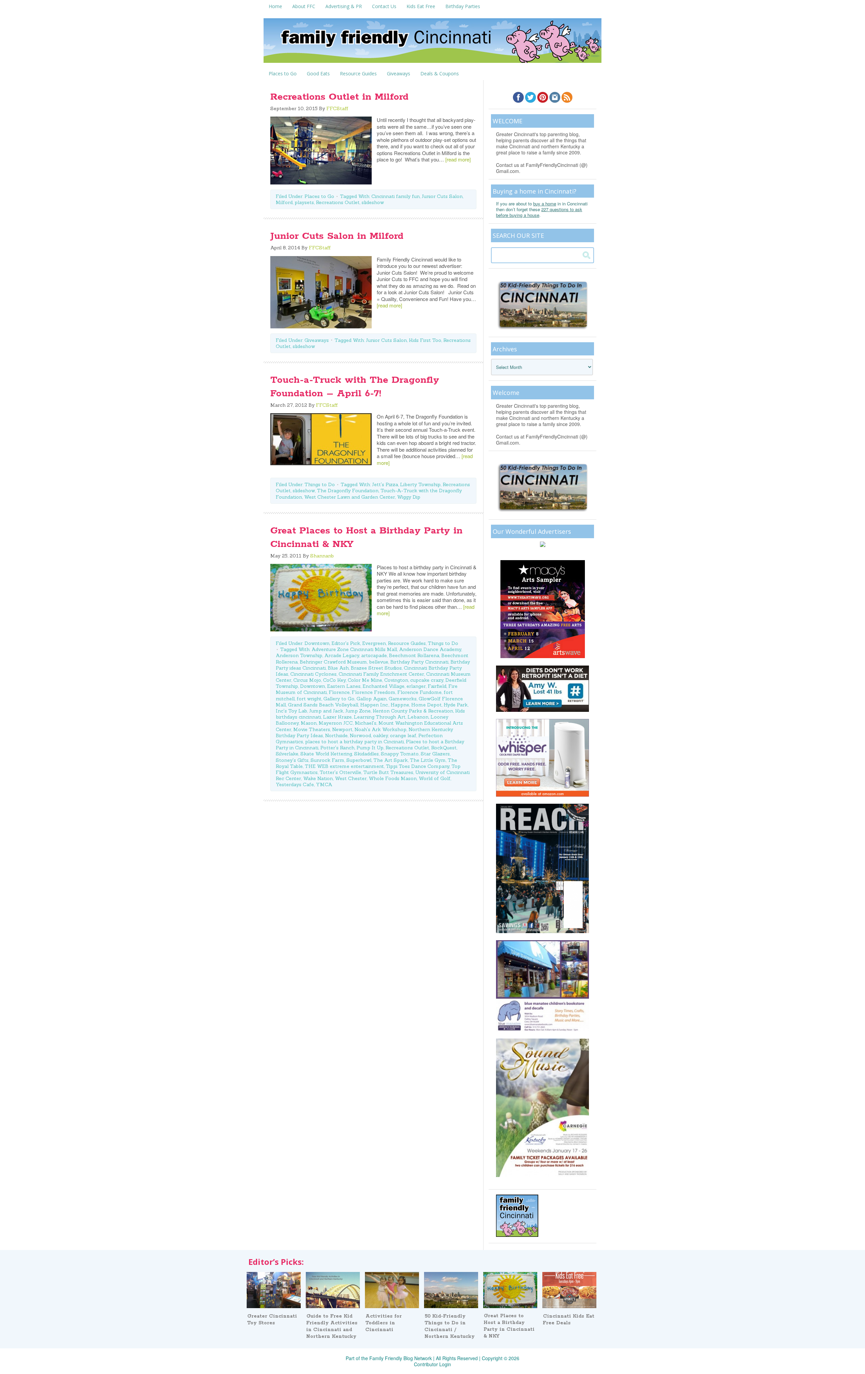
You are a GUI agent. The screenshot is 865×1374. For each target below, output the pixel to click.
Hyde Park (456, 705)
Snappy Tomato (400, 754)
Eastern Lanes (344, 686)
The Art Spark (390, 760)
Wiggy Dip (408, 497)
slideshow (373, 202)
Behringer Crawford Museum (333, 662)
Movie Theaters (311, 729)
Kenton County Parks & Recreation (413, 711)
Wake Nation (318, 778)
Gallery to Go (338, 699)
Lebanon (417, 717)
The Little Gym (428, 760)
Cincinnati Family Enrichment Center (381, 674)
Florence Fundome (419, 692)
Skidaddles (366, 754)
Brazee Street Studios (376, 668)
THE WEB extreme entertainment (344, 766)
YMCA (324, 784)
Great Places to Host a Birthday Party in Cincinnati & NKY (509, 1326)
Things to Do (319, 484)
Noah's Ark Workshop (380, 729)
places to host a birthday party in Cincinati (354, 742)
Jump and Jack (326, 711)
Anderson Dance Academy (430, 649)
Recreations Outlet (338, 202)
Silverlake (287, 754)
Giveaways (316, 340)
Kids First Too (425, 340)
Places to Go (319, 196)
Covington (396, 680)
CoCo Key (334, 680)
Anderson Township (299, 655)
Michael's (365, 723)
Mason (309, 723)
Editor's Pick (345, 643)
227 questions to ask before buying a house (539, 212)
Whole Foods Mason (393, 778)
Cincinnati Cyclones (313, 674)
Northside (336, 735)
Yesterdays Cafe (295, 784)
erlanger (416, 686)
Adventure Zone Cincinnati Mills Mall (354, 649)
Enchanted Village (383, 686)
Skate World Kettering (326, 754)
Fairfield (437, 686)
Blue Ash (338, 668)
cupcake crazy (426, 680)
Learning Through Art (379, 717)
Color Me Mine (365, 680)
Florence (339, 692)
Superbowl (358, 760)
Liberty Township (420, 484)
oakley (380, 735)
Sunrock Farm (327, 760)
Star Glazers (435, 754)
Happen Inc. (374, 705)
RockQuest (443, 748)
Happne (400, 705)
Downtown (316, 643)
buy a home (544, 203)
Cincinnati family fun (395, 196)
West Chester (351, 778)
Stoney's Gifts (292, 760)
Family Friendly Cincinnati (432, 42)
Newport (342, 729)
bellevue (378, 662)
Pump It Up (370, 748)
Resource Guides (407, 643)
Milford (284, 202)
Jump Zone (358, 711)
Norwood (360, 735)
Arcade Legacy (341, 655)
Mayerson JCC (336, 723)
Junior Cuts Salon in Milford (336, 236)
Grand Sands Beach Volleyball (323, 705)
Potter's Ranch (337, 748)
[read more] (458, 159)
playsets (304, 202)
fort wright (309, 699)
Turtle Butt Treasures (388, 772)
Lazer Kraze (337, 717)
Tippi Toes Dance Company (417, 766)
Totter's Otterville (340, 772)
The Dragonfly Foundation (347, 491)
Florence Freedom (373, 692)
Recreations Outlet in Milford (339, 97)
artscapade (374, 655)
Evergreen (374, 643)
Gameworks (403, 699)
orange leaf (403, 735)
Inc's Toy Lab (291, 711)
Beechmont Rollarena (414, 655)
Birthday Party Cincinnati (419, 662)
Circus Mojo (307, 680)
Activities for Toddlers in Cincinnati (383, 1323)
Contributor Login (432, 1364)
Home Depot (426, 705)
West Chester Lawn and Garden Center (349, 497)
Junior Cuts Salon (442, 196)
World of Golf (434, 778)
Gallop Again (371, 699)
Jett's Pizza (385, 484)
